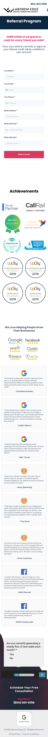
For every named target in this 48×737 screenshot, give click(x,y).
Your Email (9, 84)
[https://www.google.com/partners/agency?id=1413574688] (24, 718)
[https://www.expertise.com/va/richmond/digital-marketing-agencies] (12, 245)
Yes (12, 654)
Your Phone (9, 97)
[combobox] (7, 103)
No (11, 658)
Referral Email (10, 137)
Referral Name (10, 111)
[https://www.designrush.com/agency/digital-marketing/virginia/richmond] (35, 245)
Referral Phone (11, 124)
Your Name (9, 71)
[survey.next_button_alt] (42, 674)
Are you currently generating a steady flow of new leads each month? (23, 646)
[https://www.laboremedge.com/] (21, 10)
